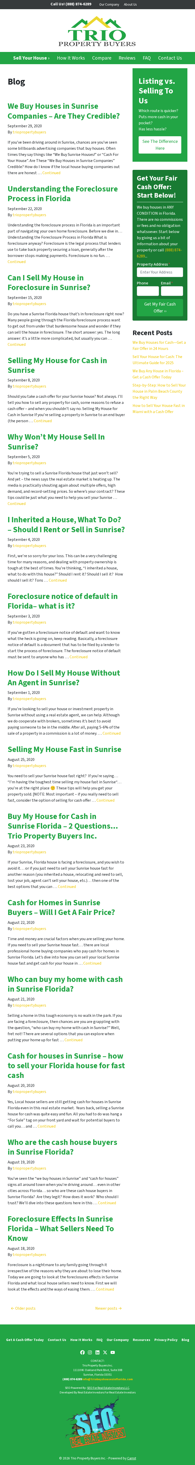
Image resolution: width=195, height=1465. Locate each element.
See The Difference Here (160, 145)
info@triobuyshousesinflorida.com (107, 1379)
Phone (142, 283)
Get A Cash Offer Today (25, 1339)
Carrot (131, 1458)
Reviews (127, 58)
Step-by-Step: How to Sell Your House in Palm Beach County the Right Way (159, 391)
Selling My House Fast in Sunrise (64, 749)
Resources (141, 1339)
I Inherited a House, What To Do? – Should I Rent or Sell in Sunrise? (66, 524)
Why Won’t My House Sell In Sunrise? (56, 442)
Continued (51, 173)
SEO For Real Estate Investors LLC (108, 1388)
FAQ (147, 58)
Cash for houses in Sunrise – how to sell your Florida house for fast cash (66, 1065)
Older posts (25, 1308)
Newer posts (106, 1308)
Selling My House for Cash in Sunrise (57, 365)
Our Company (109, 4)
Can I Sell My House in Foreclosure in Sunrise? (49, 282)
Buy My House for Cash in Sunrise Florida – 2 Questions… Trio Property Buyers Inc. (63, 826)
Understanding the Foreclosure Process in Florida (63, 193)
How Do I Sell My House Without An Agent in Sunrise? (64, 678)
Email (167, 283)
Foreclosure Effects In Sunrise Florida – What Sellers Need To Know (61, 1228)
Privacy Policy (165, 1339)
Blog (185, 1339)
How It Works (71, 58)
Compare (101, 58)
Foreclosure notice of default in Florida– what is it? (63, 601)
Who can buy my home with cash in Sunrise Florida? (65, 984)
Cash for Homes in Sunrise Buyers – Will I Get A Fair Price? (61, 907)
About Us (130, 4)
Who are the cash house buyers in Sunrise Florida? (62, 1147)
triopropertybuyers (29, 132)
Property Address (153, 264)
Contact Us (170, 58)
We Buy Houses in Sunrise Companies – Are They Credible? (64, 111)
